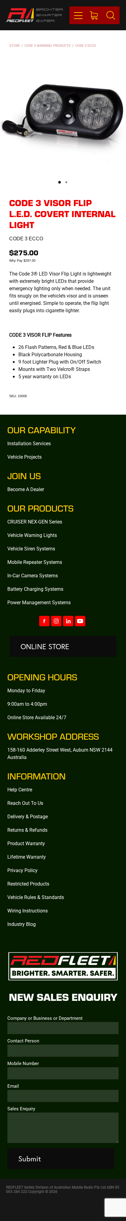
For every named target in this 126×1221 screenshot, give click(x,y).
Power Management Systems (39, 602)
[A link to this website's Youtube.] (80, 621)
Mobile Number (23, 1063)
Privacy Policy (22, 870)
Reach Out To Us (25, 803)
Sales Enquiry (21, 1108)
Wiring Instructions (27, 910)
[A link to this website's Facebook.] (44, 621)
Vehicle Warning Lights (32, 535)
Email (13, 1086)
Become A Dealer (25, 489)
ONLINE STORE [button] (44, 646)
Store (14, 45)
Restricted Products (28, 883)
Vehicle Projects (24, 456)
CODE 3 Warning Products (47, 45)
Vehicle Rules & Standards (35, 897)
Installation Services (29, 443)
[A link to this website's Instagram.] (56, 621)
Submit (29, 1158)
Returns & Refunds (27, 830)
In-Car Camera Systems (32, 575)
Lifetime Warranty (26, 856)
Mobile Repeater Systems (34, 562)
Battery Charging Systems (35, 589)
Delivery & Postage (27, 816)
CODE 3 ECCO (85, 45)
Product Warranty (26, 843)
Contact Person (23, 1040)
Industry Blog (21, 924)
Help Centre (19, 789)
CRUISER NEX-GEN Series (34, 521)
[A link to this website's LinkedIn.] (68, 621)
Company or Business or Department (45, 1018)
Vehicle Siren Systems (31, 548)
